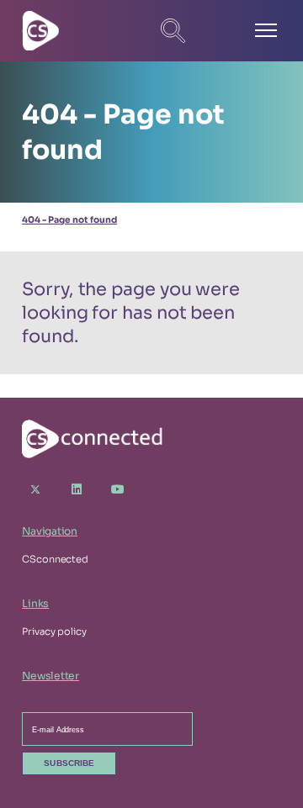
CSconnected (55, 559)
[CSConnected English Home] (81, 30)
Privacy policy (54, 631)
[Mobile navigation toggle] (266, 31)
